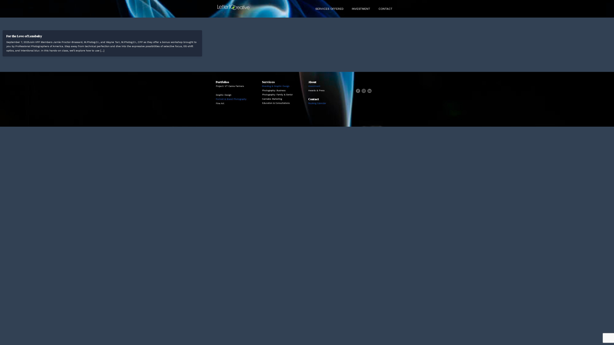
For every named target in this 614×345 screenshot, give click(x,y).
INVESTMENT (361, 8)
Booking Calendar (317, 103)
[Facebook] (358, 91)
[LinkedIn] (369, 91)
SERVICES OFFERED (329, 8)
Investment (314, 86)
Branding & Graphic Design (275, 86)
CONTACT (385, 8)
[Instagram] (364, 91)
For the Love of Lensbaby (24, 36)
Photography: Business (274, 90)
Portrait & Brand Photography (231, 99)
